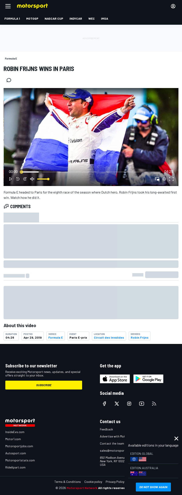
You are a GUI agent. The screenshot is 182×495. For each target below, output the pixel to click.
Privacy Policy (115, 481)
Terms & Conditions (67, 481)
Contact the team (112, 443)
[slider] (91, 172)
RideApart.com (15, 467)
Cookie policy (93, 481)
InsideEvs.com (14, 432)
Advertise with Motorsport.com (121, 436)
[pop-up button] (164, 178)
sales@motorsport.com (116, 450)
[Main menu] (8, 6)
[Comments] (10, 80)
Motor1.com (13, 439)
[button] (92, 138)
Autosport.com (15, 453)
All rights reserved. (112, 488)
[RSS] (154, 403)
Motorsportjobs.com (19, 446)
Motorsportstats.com (20, 460)
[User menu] (173, 6)
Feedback (106, 429)
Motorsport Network (82, 488)
